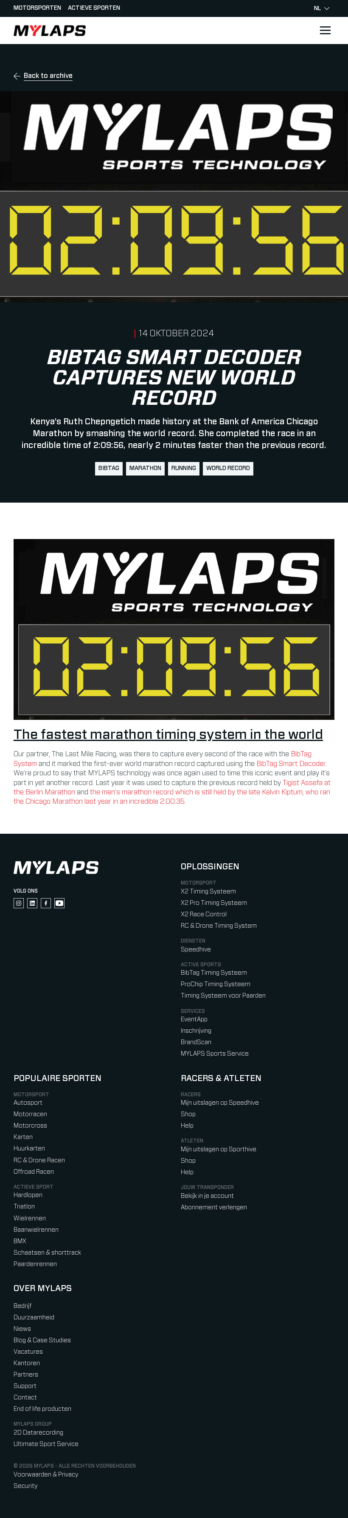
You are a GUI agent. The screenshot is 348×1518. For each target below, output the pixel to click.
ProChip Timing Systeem (215, 984)
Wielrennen (30, 1218)
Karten (23, 1137)
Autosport (28, 1103)
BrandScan (196, 1042)
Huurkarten (29, 1148)
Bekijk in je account (207, 1196)
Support (25, 1386)
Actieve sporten (94, 8)
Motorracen (30, 1114)
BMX (20, 1241)
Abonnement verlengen (214, 1207)
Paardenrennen (35, 1264)
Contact (25, 1397)
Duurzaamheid (34, 1317)
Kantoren (27, 1363)
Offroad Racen (34, 1172)
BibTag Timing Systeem (214, 973)
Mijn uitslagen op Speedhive (220, 1103)
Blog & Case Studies (42, 1340)
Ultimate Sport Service (46, 1444)
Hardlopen (28, 1195)
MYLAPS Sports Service (215, 1054)
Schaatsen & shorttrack (47, 1253)
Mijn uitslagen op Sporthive (218, 1149)
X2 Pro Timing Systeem (214, 903)
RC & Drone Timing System (219, 926)
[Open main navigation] (325, 30)
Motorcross (30, 1126)
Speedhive (196, 949)
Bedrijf (22, 1306)
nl (317, 8)
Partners (26, 1374)
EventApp (194, 1019)
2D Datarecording (38, 1433)
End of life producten (42, 1409)
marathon (145, 468)
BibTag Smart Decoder (291, 763)
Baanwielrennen (36, 1230)
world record (228, 468)
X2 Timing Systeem (208, 891)
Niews (22, 1329)
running (183, 468)
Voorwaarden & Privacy (46, 1474)
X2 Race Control (204, 914)
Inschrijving (196, 1031)
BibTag (108, 468)
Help (187, 1126)
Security (25, 1486)
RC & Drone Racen (39, 1160)
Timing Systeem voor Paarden (223, 996)
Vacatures (28, 1352)
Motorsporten (37, 8)
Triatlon (24, 1206)
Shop (188, 1114)
